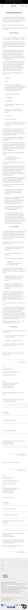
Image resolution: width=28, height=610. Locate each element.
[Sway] (14, 6)
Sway (10, 597)
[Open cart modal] (25, 6)
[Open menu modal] (2, 6)
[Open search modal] (22, 6)
